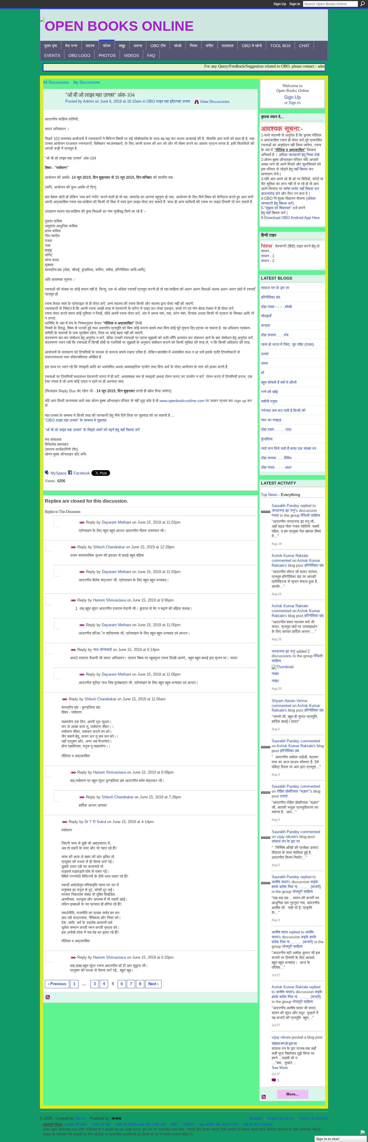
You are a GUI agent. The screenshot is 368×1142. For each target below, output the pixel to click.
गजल (275, 515)
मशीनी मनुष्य (269, 401)
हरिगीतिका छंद (270, 297)
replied (305, 505)
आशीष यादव (280, 932)
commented (281, 560)
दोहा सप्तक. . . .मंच (274, 335)
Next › (153, 984)
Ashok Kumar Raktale (290, 555)
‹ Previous (57, 984)
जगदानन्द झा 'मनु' (283, 651)
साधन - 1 (267, 256)
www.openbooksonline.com (182, 401)
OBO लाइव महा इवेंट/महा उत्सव (168, 101)
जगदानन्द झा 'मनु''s (285, 510)
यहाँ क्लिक (301, 169)
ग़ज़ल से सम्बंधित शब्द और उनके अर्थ (141, 1124)
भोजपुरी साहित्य (302, 891)
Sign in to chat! (328, 1139)
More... (292, 1094)
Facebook (82, 473)
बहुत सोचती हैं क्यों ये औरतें (278, 382)
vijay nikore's (287, 837)
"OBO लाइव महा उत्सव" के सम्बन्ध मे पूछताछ (75, 420)
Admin (88, 101)
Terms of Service (314, 1118)
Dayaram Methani (116, 522)
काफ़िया (188, 1124)
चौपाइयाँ (266, 316)
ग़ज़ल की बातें (101, 1124)
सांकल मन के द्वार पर (275, 288)
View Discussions (215, 101)
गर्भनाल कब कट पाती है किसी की (283, 410)
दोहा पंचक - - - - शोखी (276, 307)
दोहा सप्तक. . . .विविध (276, 458)
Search (362, 3)
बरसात (265, 325)
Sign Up (279, 4)
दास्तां (265, 354)
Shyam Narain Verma (289, 701)
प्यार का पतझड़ (271, 420)
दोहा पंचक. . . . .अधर (276, 467)
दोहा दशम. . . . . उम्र (276, 429)
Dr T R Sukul (95, 822)
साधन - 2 (267, 261)
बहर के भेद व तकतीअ (258, 1124)
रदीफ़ (174, 1124)
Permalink (82, 522)
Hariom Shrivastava (109, 600)
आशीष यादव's (281, 882)
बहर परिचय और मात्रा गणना (219, 1124)
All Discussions (56, 82)
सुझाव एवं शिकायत (278, 208)
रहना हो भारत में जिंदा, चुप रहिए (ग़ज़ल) (287, 344)
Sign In (294, 4)
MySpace (58, 473)
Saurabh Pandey (285, 505)
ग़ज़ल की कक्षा (76, 1124)
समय (264, 363)
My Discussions (86, 82)
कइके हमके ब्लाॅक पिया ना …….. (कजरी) (296, 884)
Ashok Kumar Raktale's (296, 746)
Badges (256, 1118)
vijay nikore (281, 1037)
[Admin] (52, 107)
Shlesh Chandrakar (109, 547)
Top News (269, 495)
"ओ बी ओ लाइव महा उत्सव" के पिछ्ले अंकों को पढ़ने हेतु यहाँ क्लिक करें (92, 430)
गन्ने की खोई (269, 392)
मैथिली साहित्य (310, 515)
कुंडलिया (267, 439)
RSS (48, 997)
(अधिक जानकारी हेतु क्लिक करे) (288, 200)
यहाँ (268, 213)
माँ (262, 373)
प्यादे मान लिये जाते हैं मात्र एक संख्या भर (288, 448)
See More (280, 1068)
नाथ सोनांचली (102, 649)
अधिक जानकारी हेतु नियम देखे (299, 155)
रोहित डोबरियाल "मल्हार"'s (294, 791)
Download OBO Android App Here (292, 218)
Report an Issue (281, 1118)
